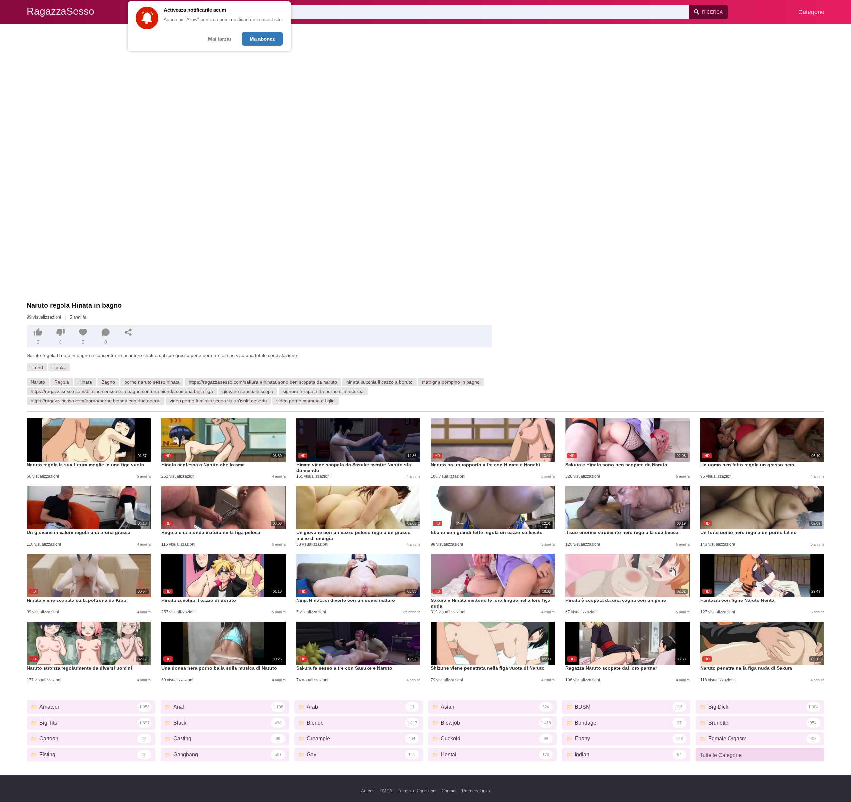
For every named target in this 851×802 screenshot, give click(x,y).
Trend (37, 367)
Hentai (59, 367)
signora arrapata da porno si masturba (323, 391)
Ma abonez (262, 39)
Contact (449, 790)
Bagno (108, 382)
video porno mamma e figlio (305, 400)
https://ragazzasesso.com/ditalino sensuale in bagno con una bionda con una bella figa (122, 391)
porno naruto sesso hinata (152, 382)
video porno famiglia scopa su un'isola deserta (218, 400)
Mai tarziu (219, 39)
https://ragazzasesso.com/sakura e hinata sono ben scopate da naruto (263, 382)
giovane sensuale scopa (247, 391)
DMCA (386, 790)
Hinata (85, 382)
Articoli (367, 790)
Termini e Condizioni (417, 790)
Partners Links (476, 790)
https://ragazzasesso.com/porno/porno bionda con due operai (95, 400)
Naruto (38, 382)
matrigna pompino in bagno (451, 382)
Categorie (811, 12)
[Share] (128, 332)
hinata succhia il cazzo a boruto (379, 382)
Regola (61, 382)
